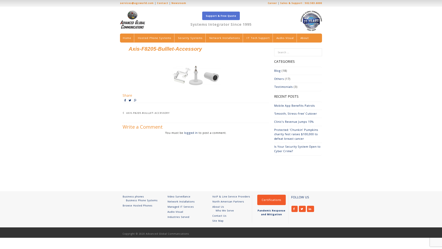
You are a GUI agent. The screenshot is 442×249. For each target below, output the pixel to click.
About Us (218, 206)
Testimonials (283, 87)
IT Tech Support (258, 38)
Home (127, 38)
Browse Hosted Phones (137, 205)
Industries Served (178, 217)
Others (279, 79)
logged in (191, 133)
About (304, 38)
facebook (294, 209)
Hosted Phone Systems (154, 38)
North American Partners (228, 201)
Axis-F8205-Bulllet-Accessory (148, 113)
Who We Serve (225, 210)
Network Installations (224, 38)
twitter (302, 209)
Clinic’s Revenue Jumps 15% (294, 122)
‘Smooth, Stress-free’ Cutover (295, 114)
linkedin (310, 209)
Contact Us (219, 215)
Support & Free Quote (221, 15)
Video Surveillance (178, 196)
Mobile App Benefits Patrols (294, 106)
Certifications (271, 200)
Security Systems (190, 38)
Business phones (133, 196)
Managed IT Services (180, 206)
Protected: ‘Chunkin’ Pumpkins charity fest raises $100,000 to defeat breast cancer (296, 134)
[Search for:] (298, 50)
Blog (277, 71)
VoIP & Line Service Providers (231, 196)
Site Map (218, 220)
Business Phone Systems (142, 200)
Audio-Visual (285, 38)
